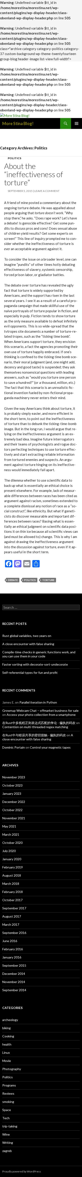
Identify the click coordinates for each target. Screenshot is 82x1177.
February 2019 (12, 867)
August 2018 (11, 875)
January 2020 (11, 859)
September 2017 (14, 908)
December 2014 (13, 974)
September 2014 (14, 990)
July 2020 (9, 851)
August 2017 (11, 916)
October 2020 (12, 843)
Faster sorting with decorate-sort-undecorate (35, 664)
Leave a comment (46, 191)
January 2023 (11, 793)
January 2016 (11, 957)
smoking (8, 1102)
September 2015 (14, 965)
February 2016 (12, 949)
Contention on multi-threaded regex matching (35, 727)
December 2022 (13, 802)
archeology (10, 1020)
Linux (6, 1052)
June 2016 (9, 941)
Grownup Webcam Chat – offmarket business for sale (40, 710)
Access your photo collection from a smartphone (41, 715)
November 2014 (13, 982)
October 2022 (12, 810)
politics (30, 579)
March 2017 (10, 924)
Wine (6, 1134)
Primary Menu (76, 123)
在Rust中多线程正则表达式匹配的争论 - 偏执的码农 (38, 723)
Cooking (8, 1036)
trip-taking (9, 1126)
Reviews (8, 1093)
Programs (9, 1085)
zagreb (7, 1151)
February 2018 (12, 892)
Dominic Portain (13, 747)
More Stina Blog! (17, 123)
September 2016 (14, 933)
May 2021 (9, 826)
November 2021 (13, 818)
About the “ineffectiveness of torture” (33, 174)
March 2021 (10, 834)
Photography (11, 1069)
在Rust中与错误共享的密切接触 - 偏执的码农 (34, 735)
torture (48, 579)
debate (13, 579)
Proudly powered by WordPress (21, 1171)
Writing (7, 1142)
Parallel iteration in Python (38, 702)
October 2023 (12, 785)
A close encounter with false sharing (28, 644)
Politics (14, 158)
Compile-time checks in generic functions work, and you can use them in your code (38, 654)
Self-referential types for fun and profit (30, 672)
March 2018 (10, 883)
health (6, 1044)
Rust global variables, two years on (26, 636)
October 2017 (12, 900)
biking (6, 1028)
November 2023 (13, 777)
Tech (6, 1118)
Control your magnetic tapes (50, 747)
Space (6, 1110)
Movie (6, 1061)
